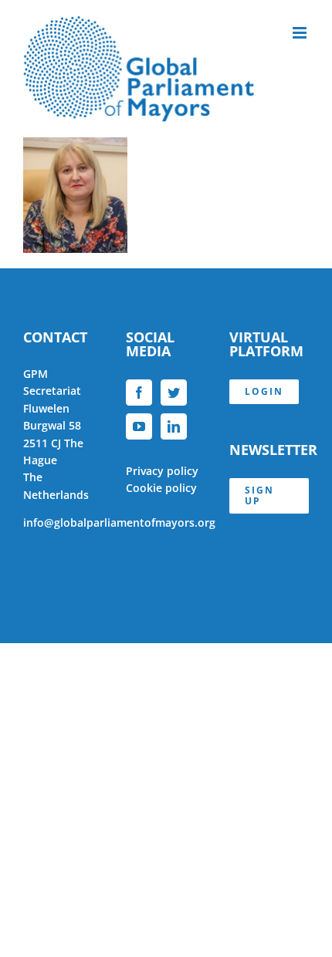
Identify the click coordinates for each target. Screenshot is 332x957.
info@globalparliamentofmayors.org (119, 522)
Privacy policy (162, 470)
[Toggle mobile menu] (301, 33)
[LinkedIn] (174, 426)
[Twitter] (174, 392)
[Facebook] (139, 392)
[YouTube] (139, 426)
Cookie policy (161, 487)
